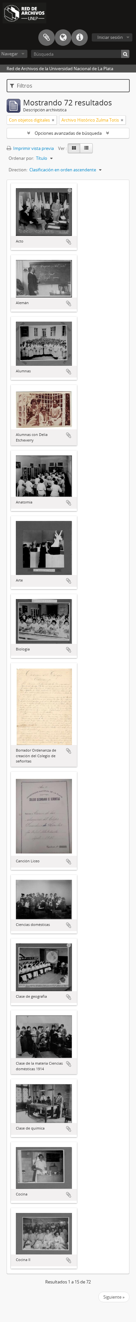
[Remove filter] (53, 120)
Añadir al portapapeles (68, 242)
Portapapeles (46, 37)
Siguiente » (113, 1297)
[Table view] (86, 148)
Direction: (18, 170)
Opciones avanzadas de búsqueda (68, 133)
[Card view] (74, 148)
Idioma (63, 37)
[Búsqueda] (125, 54)
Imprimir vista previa (33, 148)
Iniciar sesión (110, 37)
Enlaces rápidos (79, 37)
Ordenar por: (21, 158)
